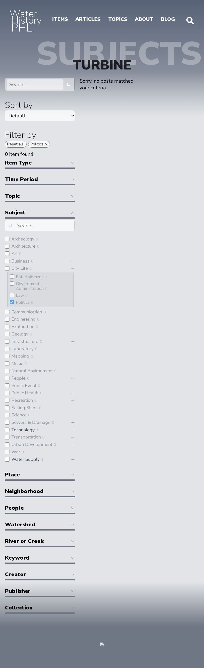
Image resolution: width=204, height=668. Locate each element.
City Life (19, 268)
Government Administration (30, 286)
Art (14, 254)
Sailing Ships (24, 408)
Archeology (22, 239)
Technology (23, 430)
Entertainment (29, 277)
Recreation (22, 400)
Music (17, 364)
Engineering (23, 319)
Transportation (26, 437)
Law (20, 295)
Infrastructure (24, 341)
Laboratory (22, 349)
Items (60, 19)
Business (20, 261)
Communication (26, 312)
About (144, 19)
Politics (23, 302)
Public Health (25, 393)
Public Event (23, 386)
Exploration (22, 327)
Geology (19, 334)
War (15, 452)
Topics (117, 19)
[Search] (68, 84)
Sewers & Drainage (31, 422)
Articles (88, 19)
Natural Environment (32, 371)
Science (19, 415)
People (18, 378)
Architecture (23, 246)
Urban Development (31, 444)
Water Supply (25, 459)
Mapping (20, 356)
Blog (168, 19)
